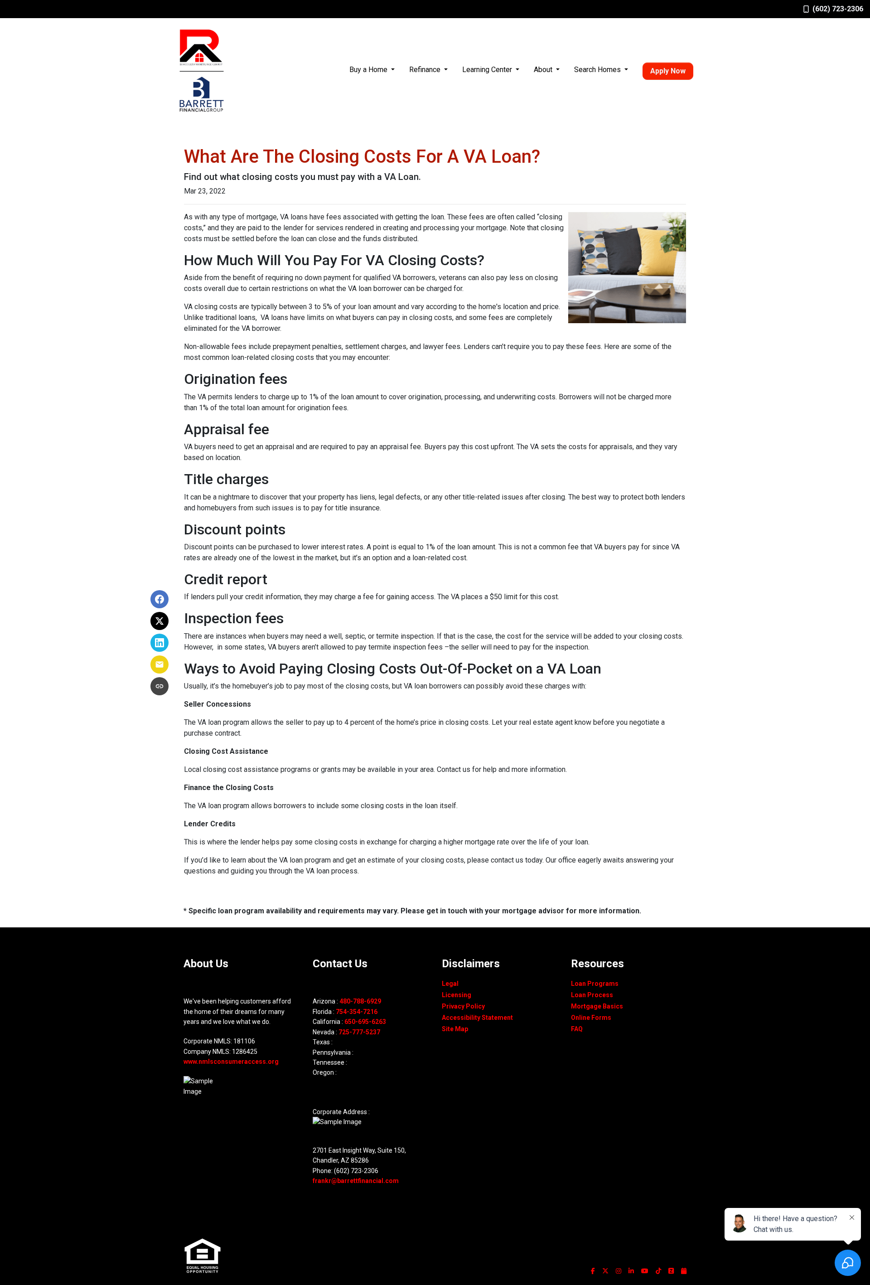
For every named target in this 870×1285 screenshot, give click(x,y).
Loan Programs (595, 983)
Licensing (456, 995)
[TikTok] (658, 1271)
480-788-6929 (360, 1001)
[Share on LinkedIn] (159, 643)
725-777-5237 (359, 1032)
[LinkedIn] (631, 1271)
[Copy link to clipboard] (159, 686)
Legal (450, 983)
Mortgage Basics (597, 1006)
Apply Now (668, 71)
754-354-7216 (356, 1011)
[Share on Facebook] (159, 599)
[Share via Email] (159, 664)
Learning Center (488, 69)
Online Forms (591, 1017)
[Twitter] (605, 1271)
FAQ (577, 1029)
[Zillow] (671, 1271)
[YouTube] (644, 1271)
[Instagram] (618, 1271)
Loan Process (592, 995)
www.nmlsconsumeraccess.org (231, 1061)
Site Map (455, 1029)
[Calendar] (683, 1271)
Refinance (425, 69)
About (544, 69)
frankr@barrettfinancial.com (356, 1180)
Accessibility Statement (477, 1017)
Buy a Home (369, 69)
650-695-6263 (365, 1021)
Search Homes (598, 69)
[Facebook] (593, 1271)
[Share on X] (159, 621)
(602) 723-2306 (837, 9)
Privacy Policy (463, 1006)
